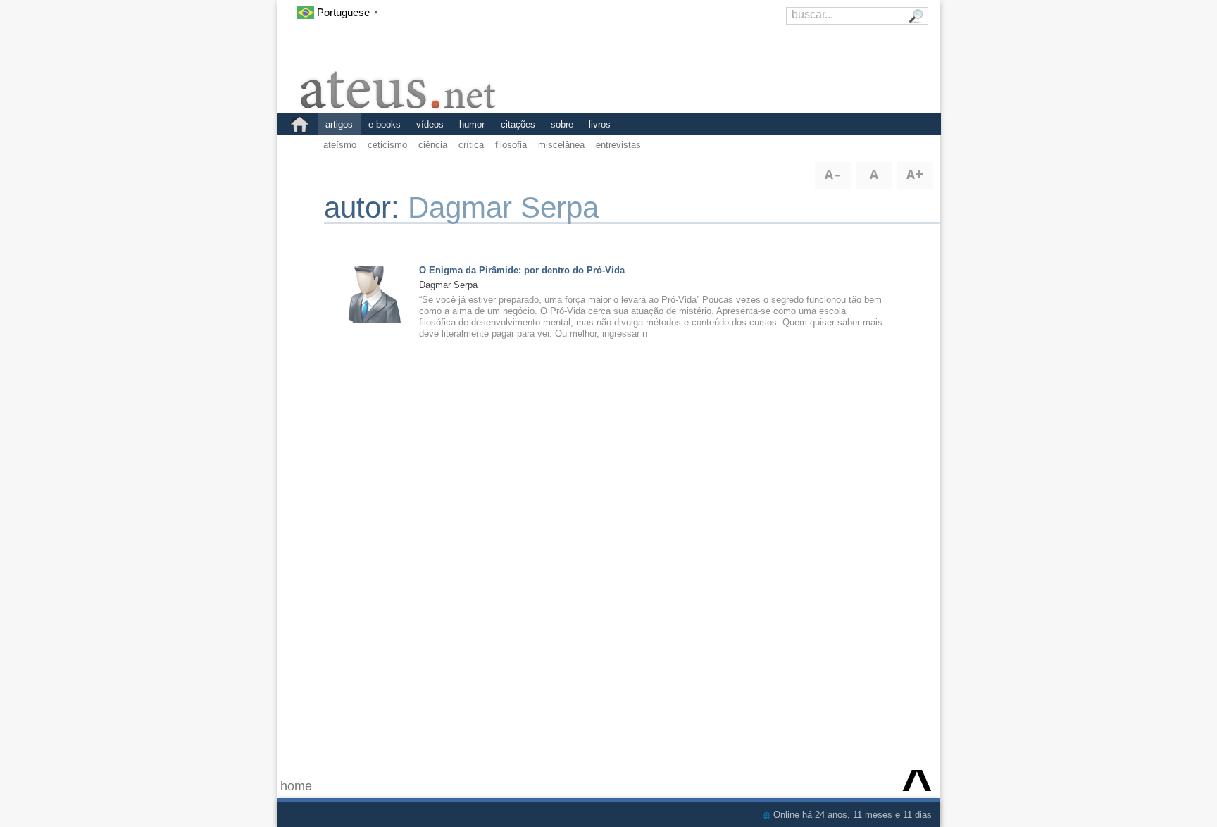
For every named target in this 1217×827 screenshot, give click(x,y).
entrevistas (618, 144)
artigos (339, 124)
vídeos (430, 124)
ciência (432, 144)
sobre (562, 124)
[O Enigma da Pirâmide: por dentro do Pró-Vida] (374, 293)
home (296, 786)
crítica (471, 144)
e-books (384, 124)
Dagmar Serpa (448, 285)
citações (518, 124)
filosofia (511, 144)
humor (472, 124)
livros (600, 124)
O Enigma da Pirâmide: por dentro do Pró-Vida (522, 270)
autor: (366, 207)
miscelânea (561, 144)
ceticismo (387, 144)
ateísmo (339, 144)
